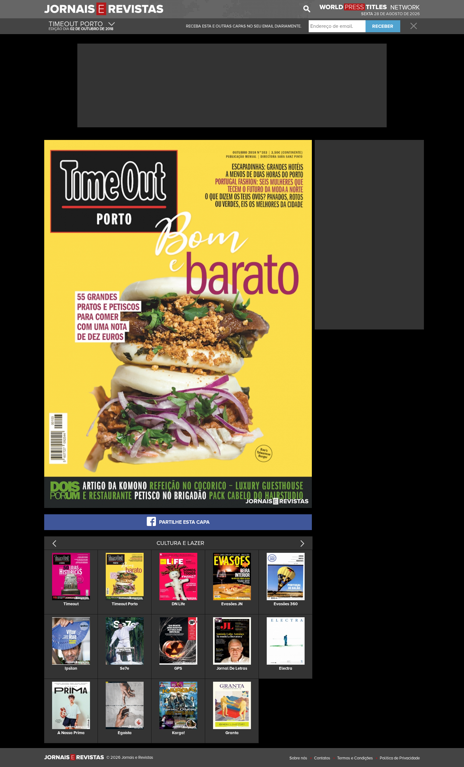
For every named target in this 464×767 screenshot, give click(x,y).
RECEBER (382, 26)
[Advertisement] (232, 84)
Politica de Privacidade (400, 758)
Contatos (322, 758)
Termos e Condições (355, 758)
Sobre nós (298, 758)
